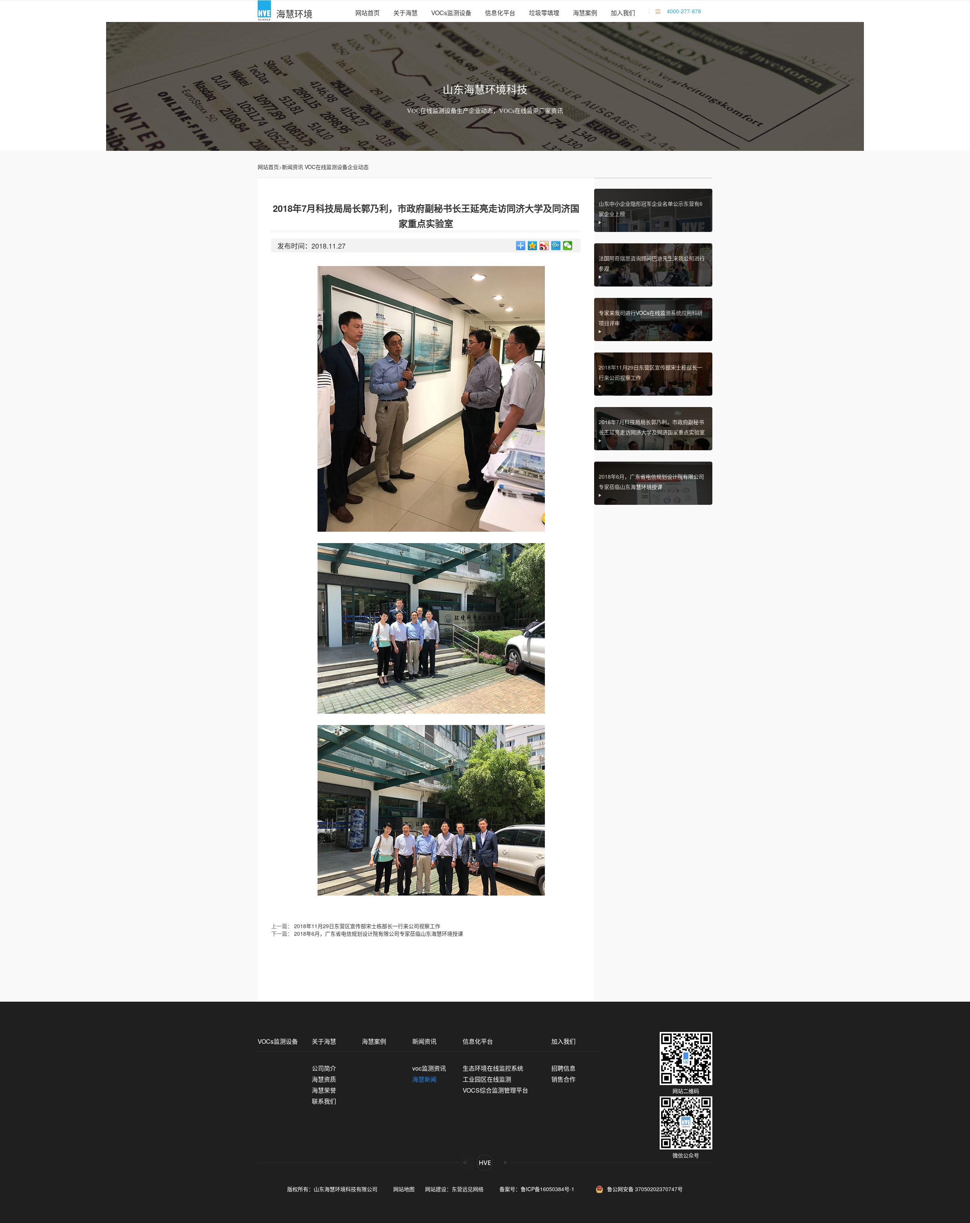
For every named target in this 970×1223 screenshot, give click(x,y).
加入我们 (623, 12)
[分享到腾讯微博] (556, 245)
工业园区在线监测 (487, 1079)
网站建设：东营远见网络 (454, 1189)
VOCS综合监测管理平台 (495, 1090)
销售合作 (563, 1079)
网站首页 (367, 12)
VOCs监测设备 (451, 12)
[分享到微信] (568, 245)
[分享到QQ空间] (532, 245)
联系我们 (324, 1101)
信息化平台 (500, 12)
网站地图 (404, 1189)
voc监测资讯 (429, 1068)
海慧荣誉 (324, 1090)
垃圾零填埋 (544, 12)
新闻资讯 (292, 167)
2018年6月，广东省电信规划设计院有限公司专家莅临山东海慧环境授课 (378, 933)
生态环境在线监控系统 (493, 1068)
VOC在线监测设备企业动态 (337, 167)
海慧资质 (324, 1079)
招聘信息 (563, 1068)
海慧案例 (585, 12)
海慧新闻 (424, 1079)
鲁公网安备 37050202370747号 (645, 1188)
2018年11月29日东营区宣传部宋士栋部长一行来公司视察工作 (367, 926)
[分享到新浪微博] (544, 245)
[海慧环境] (264, 11)
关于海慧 (405, 12)
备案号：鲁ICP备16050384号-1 (539, 1189)
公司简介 (324, 1068)
